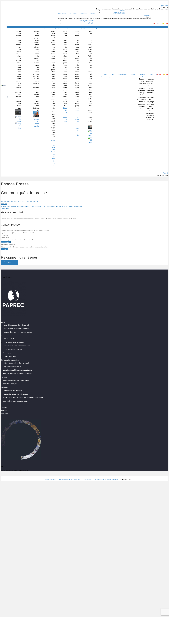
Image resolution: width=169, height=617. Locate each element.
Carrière (70, 29)
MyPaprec (122, 10)
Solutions (58, 29)
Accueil (165, 173)
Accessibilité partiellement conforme (106, 479)
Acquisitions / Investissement (11, 206)
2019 (32, 201)
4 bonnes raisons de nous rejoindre (16, 380)
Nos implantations (9, 356)
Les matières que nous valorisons (15, 401)
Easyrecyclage (88, 22)
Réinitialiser (5, 209)
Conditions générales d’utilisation (69, 479)
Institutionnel (40, 206)
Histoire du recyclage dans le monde (16, 363)
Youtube (4, 410)
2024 (11, 201)
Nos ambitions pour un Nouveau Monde (17, 332)
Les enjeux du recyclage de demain (16, 328)
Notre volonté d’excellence (12, 349)
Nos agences (73, 14)
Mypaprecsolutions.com (86, 20)
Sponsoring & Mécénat (73, 206)
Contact (92, 14)
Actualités (82, 29)
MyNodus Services (119, 12)
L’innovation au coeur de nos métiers (16, 346)
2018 (36, 201)
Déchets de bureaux (53, 145)
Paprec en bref (8, 339)
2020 (27, 201)
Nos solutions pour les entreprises (15, 394)
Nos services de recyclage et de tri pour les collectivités (23, 397)
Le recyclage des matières (12, 390)
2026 (3, 201)
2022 (19, 201)
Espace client (142, 76)
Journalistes (83, 14)
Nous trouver (62, 14)
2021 (23, 201)
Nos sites (147, 15)
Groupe (46, 29)
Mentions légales (50, 479)
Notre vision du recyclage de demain (16, 325)
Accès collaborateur (119, 14)
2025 (7, 201)
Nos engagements (9, 353)
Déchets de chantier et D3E (53, 158)
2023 (15, 201)
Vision (29, 29)
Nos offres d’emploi (10, 384)
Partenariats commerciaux (55, 206)
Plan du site (87, 479)
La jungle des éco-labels (12, 366)
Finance (33, 206)
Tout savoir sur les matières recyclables (17, 373)
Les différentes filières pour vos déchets (17, 370)
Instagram (4, 414)
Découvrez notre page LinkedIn (65, 115)
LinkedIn (4, 407)
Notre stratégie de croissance (13, 342)
